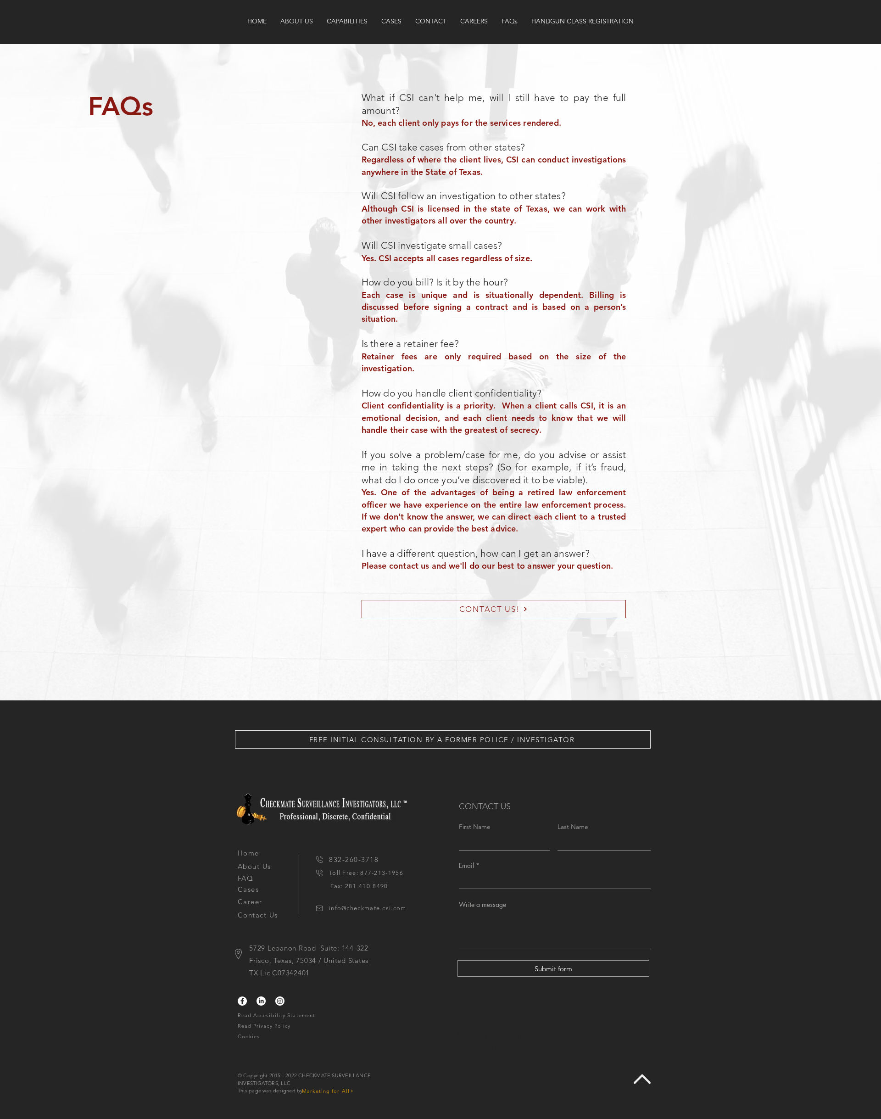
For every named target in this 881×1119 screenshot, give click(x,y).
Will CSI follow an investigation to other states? (464, 195)
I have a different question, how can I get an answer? (476, 553)
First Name (475, 826)
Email (466, 865)
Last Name (573, 826)
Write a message (482, 904)
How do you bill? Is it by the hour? (435, 282)
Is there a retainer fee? (410, 343)
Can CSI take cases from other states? (443, 147)
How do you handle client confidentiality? (452, 393)
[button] (443, 739)
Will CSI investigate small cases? (432, 245)
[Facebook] (242, 1001)
